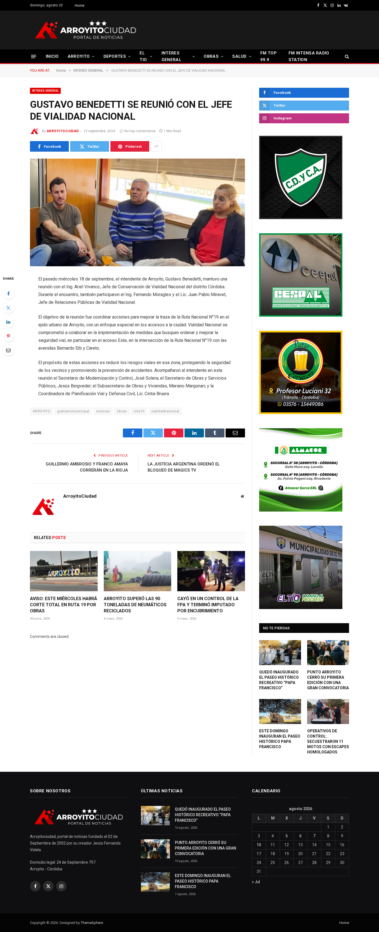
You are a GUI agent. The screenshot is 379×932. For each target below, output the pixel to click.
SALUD (239, 56)
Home (79, 5)
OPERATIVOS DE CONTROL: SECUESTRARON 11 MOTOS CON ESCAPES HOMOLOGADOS (328, 741)
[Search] (346, 56)
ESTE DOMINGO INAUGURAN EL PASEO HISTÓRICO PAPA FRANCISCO (279, 739)
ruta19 (139, 411)
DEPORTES (114, 56)
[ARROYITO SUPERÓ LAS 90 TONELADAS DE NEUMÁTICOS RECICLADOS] (137, 571)
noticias (103, 411)
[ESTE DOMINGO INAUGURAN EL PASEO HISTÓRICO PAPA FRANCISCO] (280, 711)
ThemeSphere (92, 923)
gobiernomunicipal (73, 411)
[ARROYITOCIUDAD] (85, 30)
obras (122, 411)
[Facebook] (8, 293)
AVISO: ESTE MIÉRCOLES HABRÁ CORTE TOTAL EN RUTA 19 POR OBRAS (63, 604)
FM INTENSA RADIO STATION (309, 56)
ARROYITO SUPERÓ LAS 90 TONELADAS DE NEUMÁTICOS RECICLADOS (135, 604)
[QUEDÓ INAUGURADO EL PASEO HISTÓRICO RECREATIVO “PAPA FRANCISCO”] (280, 652)
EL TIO (143, 56)
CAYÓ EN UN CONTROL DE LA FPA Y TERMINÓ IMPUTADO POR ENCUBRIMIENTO (208, 604)
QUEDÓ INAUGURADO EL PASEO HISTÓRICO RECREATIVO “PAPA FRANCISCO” (279, 680)
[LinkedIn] (8, 321)
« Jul (256, 882)
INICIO (52, 56)
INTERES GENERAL (171, 56)
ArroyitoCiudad (63, 131)
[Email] (8, 350)
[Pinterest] (8, 336)
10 (259, 845)
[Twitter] (8, 307)
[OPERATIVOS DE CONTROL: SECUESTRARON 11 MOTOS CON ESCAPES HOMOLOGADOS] (328, 711)
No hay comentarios (140, 131)
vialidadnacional (165, 411)
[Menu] (33, 56)
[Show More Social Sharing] (156, 146)
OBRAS (211, 56)
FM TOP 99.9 (268, 56)
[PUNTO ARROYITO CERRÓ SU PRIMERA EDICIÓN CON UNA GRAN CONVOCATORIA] (328, 652)
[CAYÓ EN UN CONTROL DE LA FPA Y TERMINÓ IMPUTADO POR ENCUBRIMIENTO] (211, 571)
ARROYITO (79, 56)
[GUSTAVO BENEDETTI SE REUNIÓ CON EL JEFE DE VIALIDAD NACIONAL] (137, 212)
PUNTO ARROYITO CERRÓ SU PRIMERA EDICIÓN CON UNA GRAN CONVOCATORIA (328, 680)
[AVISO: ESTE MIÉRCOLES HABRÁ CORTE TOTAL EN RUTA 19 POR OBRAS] (64, 571)
